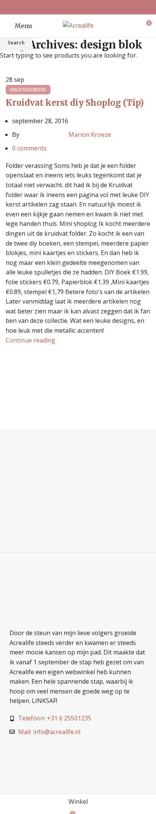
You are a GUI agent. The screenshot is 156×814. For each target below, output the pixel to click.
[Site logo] (78, 25)
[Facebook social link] (68, 7)
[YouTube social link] (87, 7)
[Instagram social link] (78, 7)
